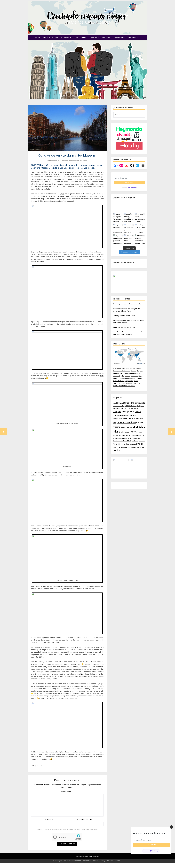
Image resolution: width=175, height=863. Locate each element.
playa (127, 438)
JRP (137, 432)
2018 (132, 403)
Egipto (121, 376)
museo (116, 438)
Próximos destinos (120, 441)
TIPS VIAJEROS (119, 37)
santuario (135, 441)
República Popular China (122, 373)
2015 (121, 403)
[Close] (171, 827)
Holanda (116, 381)
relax (129, 441)
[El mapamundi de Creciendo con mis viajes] (129, 364)
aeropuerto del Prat (118, 406)
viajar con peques (129, 447)
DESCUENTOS (133, 37)
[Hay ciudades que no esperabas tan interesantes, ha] (118, 229)
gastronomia (126, 427)
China (136, 408)
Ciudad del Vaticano (127, 386)
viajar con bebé (131, 444)
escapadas (128, 411)
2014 (118, 403)
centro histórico (37, 261)
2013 (114, 403)
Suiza (136, 381)
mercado (122, 435)
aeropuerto (139, 403)
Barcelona (129, 406)
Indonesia (128, 378)
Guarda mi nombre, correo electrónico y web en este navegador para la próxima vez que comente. (67, 829)
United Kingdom (127, 383)
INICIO (37, 37)
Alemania (134, 376)
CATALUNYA (105, 37)
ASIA (76, 37)
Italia (134, 378)
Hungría (121, 378)
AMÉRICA (67, 37)
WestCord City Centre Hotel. (56, 184)
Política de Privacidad (72, 860)
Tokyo (123, 444)
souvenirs (142, 441)
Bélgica (139, 371)
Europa (117, 415)
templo (117, 444)
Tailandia (116, 383)
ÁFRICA (57, 37)
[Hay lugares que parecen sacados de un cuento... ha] (118, 239)
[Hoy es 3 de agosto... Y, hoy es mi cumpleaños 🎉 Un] (118, 218)
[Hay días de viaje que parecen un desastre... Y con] (129, 229)
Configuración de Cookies (110, 860)
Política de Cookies (90, 860)
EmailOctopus (133, 187)
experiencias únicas (124, 422)
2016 (125, 403)
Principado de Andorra (121, 371)
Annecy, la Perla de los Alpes (124, 315)
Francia (127, 376)
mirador (129, 435)
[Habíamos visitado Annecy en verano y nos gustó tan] (140, 239)
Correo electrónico (86, 820)
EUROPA (85, 37)
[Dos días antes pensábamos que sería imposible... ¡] (140, 218)
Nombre (49, 820)
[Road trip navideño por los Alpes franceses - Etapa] (140, 229)
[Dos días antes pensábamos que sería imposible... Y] (129, 218)
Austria (133, 371)
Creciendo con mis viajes (77, 161)
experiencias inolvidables (128, 418)
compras (117, 412)
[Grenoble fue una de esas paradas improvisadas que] (129, 239)
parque (122, 438)
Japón (139, 378)
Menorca (115, 435)
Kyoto (140, 432)
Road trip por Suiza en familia (124, 327)
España (130, 381)
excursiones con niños (128, 415)
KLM (81, 674)
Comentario (67, 791)
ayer (62, 194)
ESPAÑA (94, 37)
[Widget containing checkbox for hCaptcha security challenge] (67, 837)
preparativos (135, 438)
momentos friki (138, 435)
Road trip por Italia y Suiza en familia (127, 304)
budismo (121, 408)
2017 (128, 403)
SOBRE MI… (47, 37)
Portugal (123, 381)
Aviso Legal (57, 860)
